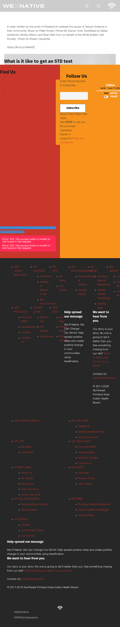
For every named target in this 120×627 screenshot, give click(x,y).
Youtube (12, 83)
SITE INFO (77, 467)
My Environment (88, 437)
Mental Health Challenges (93, 510)
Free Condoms (30, 489)
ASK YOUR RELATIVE (20, 271)
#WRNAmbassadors (26, 618)
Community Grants (32, 530)
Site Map (83, 473)
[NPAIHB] (111, 6)
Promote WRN (87, 447)
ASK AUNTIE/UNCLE (26, 421)
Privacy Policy (86, 478)
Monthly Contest (88, 458)
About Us (26, 473)
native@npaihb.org (104, 378)
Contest (25, 525)
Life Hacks (27, 452)
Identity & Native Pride (91, 432)
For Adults (27, 478)
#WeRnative (21, 612)
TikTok (11, 94)
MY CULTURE (79, 421)
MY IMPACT (21, 519)
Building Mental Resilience (94, 504)
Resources (27, 484)
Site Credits (85, 484)
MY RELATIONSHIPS (26, 499)
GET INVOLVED (80, 441)
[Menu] (87, 6)
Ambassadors (86, 452)
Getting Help (85, 515)
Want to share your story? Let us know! (48, 571)
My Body (26, 447)
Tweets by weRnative (12, 162)
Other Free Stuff (30, 495)
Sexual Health (29, 510)
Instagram (13, 88)
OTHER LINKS (22, 467)
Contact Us (85, 463)
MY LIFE (19, 441)
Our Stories (28, 536)
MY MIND (77, 499)
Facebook (13, 77)
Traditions (84, 426)
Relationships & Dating (34, 504)
